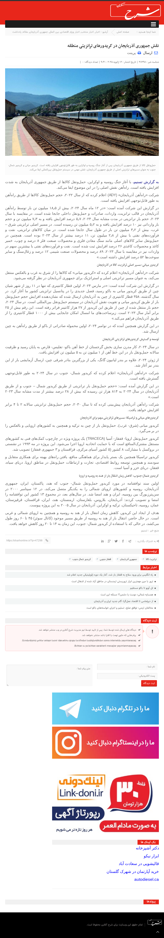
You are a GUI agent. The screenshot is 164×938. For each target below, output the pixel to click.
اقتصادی (64, 32)
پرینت (132, 52)
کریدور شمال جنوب (81, 559)
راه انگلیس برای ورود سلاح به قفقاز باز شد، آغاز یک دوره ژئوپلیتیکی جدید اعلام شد (110, 575)
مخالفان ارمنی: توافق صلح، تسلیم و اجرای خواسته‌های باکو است (120, 608)
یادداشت (16, 32)
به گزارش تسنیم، (146, 182)
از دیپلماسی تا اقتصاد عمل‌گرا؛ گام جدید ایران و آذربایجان (124, 601)
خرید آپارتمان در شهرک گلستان (133, 871)
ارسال (147, 53)
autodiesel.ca (146, 879)
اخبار (97, 32)
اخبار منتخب (87, 32)
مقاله (25, 32)
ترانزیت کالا (151, 559)
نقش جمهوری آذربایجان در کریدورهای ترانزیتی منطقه (113, 46)
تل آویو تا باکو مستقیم (142, 588)
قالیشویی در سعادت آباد (139, 863)
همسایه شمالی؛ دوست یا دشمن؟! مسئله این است (127, 595)
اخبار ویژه (75, 32)
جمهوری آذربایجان (38, 32)
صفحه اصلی (123, 32)
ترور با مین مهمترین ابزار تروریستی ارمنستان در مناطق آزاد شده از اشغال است (113, 581)
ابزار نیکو (151, 856)
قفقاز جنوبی (105, 559)
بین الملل (54, 32)
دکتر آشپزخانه (147, 848)
